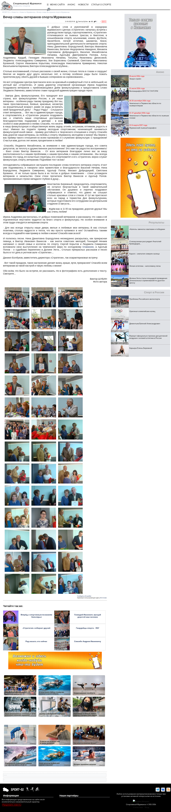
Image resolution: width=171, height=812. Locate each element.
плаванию (88, 247)
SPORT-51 (6, 12)
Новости (15, 12)
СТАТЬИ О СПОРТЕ (101, 4)
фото (104, 21)
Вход (147, 807)
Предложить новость (12, 805)
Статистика (138, 807)
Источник (103, 598)
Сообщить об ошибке (84, 596)
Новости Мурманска (27, 12)
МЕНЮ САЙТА (57, 4)
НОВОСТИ (83, 4)
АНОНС (71, 4)
